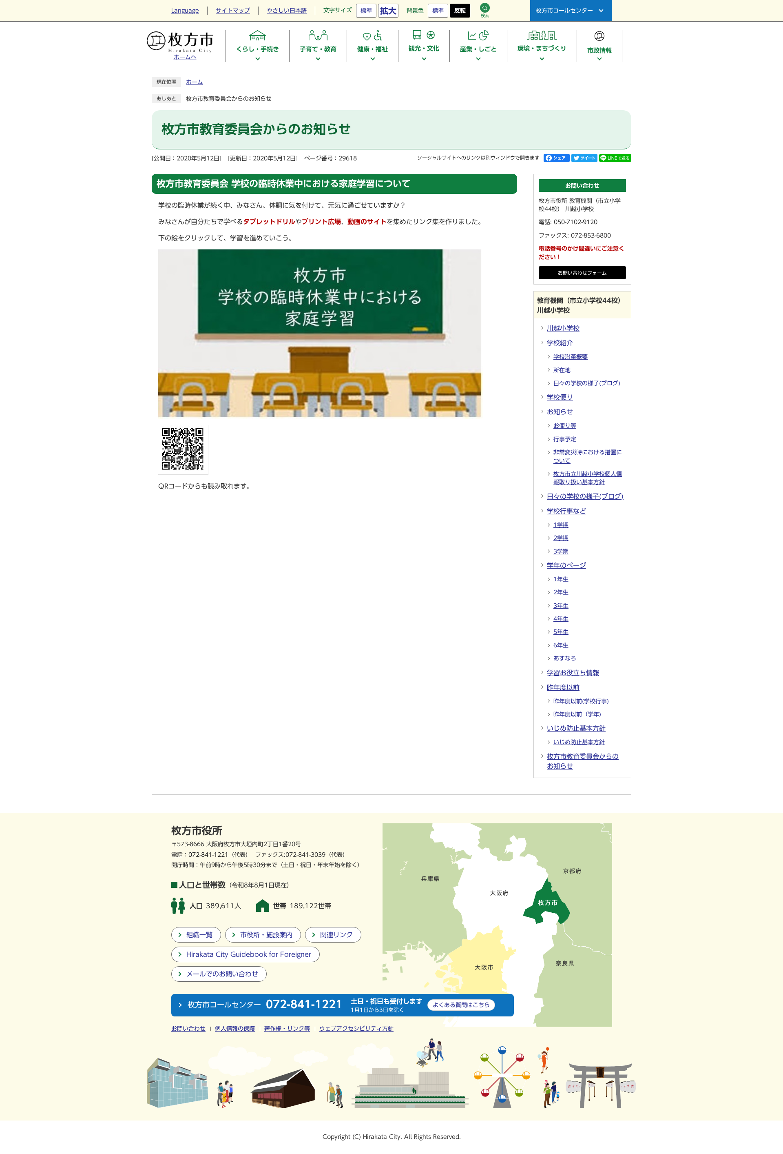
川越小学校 (563, 328)
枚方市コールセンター (564, 10)
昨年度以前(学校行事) (581, 701)
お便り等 (564, 426)
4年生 (560, 619)
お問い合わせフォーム (582, 273)
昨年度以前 (563, 687)
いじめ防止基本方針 (576, 728)
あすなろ (564, 658)
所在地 (562, 370)
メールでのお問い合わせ (222, 974)
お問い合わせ (188, 1029)
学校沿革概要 (570, 357)
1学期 (560, 525)
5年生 (560, 632)
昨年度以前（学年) (577, 714)
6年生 (560, 645)
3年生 (560, 606)
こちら (461, 1005)
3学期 (560, 551)
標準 (366, 10)
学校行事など (566, 511)
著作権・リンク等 (287, 1029)
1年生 (560, 579)
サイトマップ (233, 10)
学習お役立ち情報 (573, 672)
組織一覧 (199, 935)
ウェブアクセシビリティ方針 (356, 1029)
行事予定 (564, 439)
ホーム (194, 82)
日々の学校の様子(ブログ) (586, 383)
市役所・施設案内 (266, 935)
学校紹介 (560, 343)
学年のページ (566, 565)
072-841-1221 (208, 855)
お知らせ (560, 412)
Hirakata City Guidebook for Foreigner (248, 954)
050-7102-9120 (575, 222)
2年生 (560, 592)
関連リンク (336, 935)
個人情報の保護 (235, 1029)
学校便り (560, 397)
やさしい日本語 (287, 10)
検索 (485, 15)
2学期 (560, 538)
